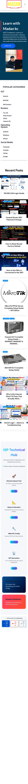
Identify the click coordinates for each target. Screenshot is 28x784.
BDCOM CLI (6, 623)
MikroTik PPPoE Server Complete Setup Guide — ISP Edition (14, 308)
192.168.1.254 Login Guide (14, 193)
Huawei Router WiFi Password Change (14, 218)
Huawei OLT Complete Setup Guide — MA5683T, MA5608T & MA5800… (14, 340)
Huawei (5, 201)
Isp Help (12, 318)
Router (5, 177)
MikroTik (5, 280)
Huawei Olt (6, 318)
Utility (4, 378)
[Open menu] (24, 4)
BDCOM (5, 351)
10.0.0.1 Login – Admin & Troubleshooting (14, 424)
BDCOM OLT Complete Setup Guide (14, 369)
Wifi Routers (6, 254)
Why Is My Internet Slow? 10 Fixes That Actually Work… (14, 396)
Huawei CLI (14, 623)
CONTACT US (7, 46)
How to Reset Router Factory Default (14, 245)
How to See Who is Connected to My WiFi (14, 271)
